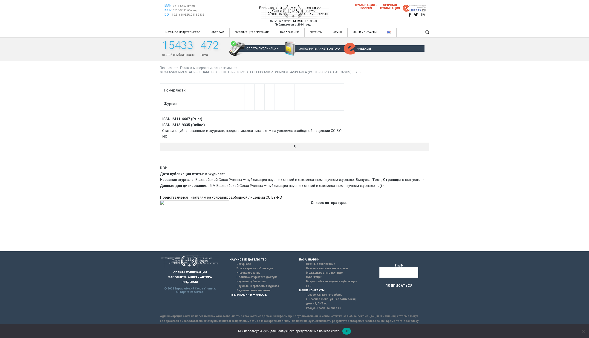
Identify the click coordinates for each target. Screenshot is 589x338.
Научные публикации (251, 281)
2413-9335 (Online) (185, 10)
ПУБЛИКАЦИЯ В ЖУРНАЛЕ (252, 32)
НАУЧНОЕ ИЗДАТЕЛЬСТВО (182, 32)
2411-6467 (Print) (184, 6)
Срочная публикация (390, 6)
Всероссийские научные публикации (331, 281)
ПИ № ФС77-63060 (304, 21)
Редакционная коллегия (253, 290)
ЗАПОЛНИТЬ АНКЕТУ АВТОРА (319, 48)
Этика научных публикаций (255, 268)
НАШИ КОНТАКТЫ (365, 32)
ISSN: (168, 6)
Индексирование (248, 272)
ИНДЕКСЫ (364, 48)
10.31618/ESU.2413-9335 (188, 14)
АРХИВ (337, 32)
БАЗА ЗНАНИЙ (289, 32)
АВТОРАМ (217, 32)
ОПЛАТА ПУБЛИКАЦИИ (262, 48)
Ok (347, 331)
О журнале (244, 264)
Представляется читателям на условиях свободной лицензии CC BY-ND (221, 197)
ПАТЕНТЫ (316, 32)
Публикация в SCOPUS (366, 6)
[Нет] (583, 331)
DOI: (168, 14)
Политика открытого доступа (257, 277)
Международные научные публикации (324, 275)
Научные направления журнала (258, 286)
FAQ (309, 286)
